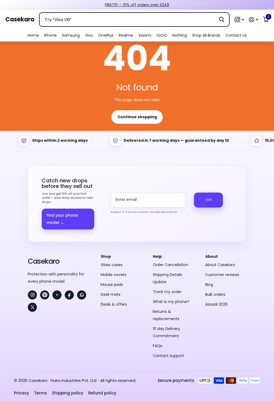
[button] (239, 20)
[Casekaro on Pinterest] (44, 295)
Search (221, 19)
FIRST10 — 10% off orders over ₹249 (137, 4)
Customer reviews (222, 274)
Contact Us (236, 35)
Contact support (168, 355)
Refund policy (102, 393)
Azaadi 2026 (216, 304)
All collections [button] (50, 35)
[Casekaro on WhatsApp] (81, 295)
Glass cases (112, 264)
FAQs (157, 345)
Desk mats (110, 294)
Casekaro (43, 261)
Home (33, 35)
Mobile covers (113, 274)
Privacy (21, 393)
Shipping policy (67, 393)
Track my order (167, 291)
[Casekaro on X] (32, 307)
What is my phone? (171, 301)
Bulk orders (215, 294)
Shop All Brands (206, 35)
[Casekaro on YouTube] (57, 295)
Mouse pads (112, 284)
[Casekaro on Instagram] (32, 295)
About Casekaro (220, 264)
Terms (40, 393)
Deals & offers (114, 304)
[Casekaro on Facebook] (69, 295)
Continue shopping (137, 117)
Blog (209, 284)
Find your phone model (62, 219)
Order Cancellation (170, 264)
